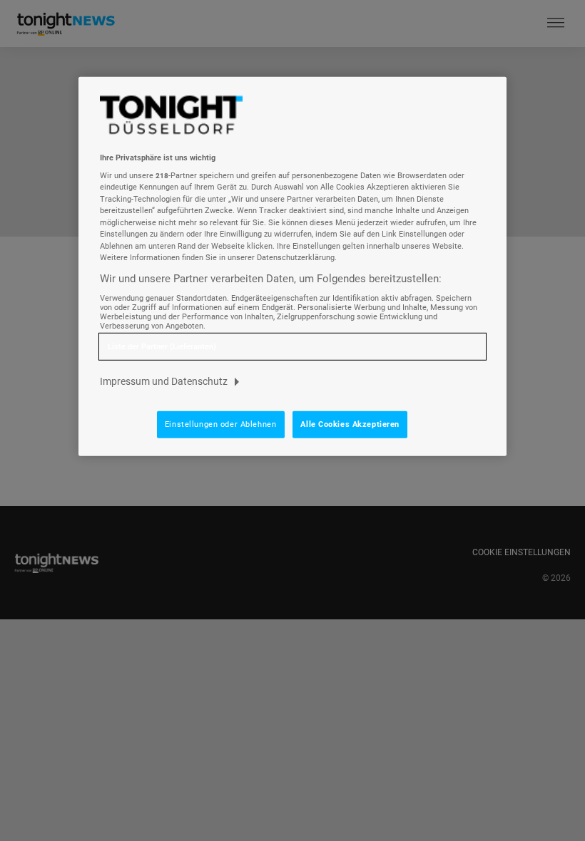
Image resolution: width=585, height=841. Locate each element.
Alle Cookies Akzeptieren (350, 424)
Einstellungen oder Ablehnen (220, 424)
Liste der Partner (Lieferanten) (162, 346)
